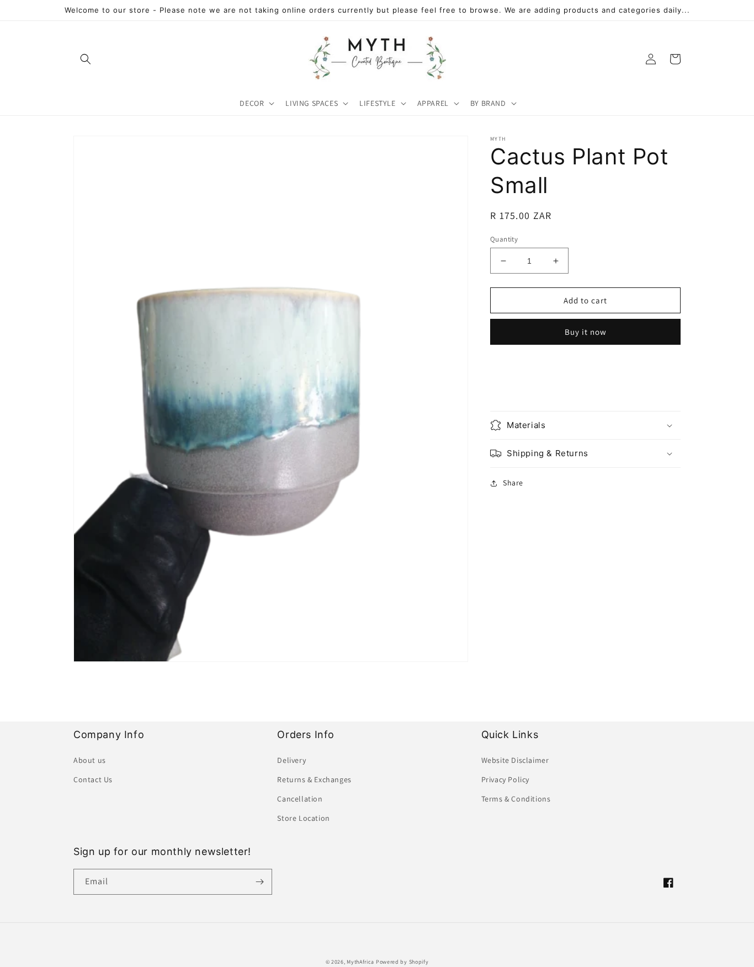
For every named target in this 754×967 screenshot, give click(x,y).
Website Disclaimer (515, 760)
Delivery (291, 760)
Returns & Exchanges (314, 779)
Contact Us (93, 779)
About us (89, 760)
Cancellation (299, 799)
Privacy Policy (505, 779)
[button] (85, 59)
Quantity (504, 239)
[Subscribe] (259, 882)
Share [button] (513, 483)
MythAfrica (360, 961)
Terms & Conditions (516, 799)
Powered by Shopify (402, 961)
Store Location (303, 818)
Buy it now (586, 332)
